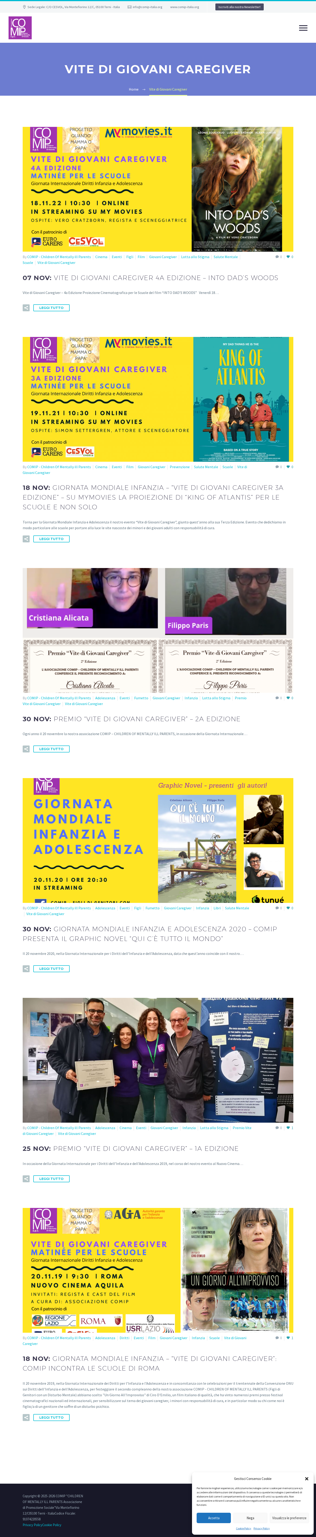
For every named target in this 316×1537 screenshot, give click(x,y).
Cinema (101, 256)
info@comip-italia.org (147, 7)
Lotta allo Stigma (195, 256)
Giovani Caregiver (163, 256)
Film (141, 256)
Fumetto (141, 698)
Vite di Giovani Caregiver (56, 262)
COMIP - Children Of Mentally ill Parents (59, 256)
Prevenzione (180, 466)
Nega (250, 1518)
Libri (217, 908)
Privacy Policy (262, 1528)
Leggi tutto (51, 308)
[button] (306, 1478)
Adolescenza (105, 698)
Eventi (117, 256)
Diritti (124, 1337)
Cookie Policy (243, 1528)
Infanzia (191, 698)
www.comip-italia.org (184, 7)
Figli (129, 256)
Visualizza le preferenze (289, 1518)
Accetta (214, 1518)
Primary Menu (303, 27)
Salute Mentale (226, 256)
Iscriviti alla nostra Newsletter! (239, 7)
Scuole (28, 262)
